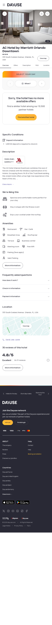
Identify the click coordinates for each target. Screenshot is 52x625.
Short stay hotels (26, 394)
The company (6, 445)
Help (29, 450)
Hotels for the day (11, 394)
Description (27, 65)
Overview (5, 65)
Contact (30, 445)
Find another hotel (26, 117)
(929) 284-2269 (13, 340)
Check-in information (11, 288)
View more (7, 184)
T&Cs (28, 526)
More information (12, 265)
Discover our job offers (9, 458)
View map (43, 58)
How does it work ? (10, 280)
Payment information (11, 296)
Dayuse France (7, 472)
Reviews (5, 450)
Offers (16, 65)
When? (27, 83)
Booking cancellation (34, 454)
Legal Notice (6, 526)
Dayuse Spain (7, 485)
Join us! (8, 422)
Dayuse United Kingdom (10, 476)
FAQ (37, 65)
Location (46, 65)
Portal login (21, 422)
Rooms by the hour (40, 394)
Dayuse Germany (8, 489)
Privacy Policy (18, 526)
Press (4, 454)
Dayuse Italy (6, 481)
